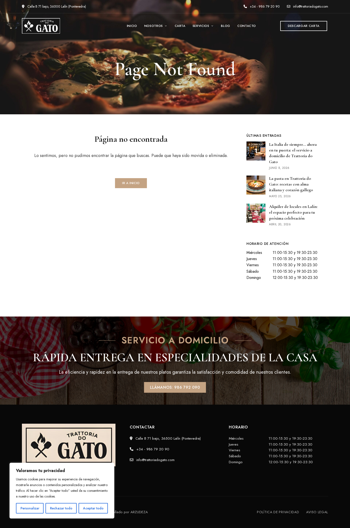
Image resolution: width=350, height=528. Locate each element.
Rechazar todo (61, 508)
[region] (62, 490)
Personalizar (29, 508)
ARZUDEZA (139, 512)
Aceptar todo (93, 508)
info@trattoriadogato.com (310, 6)
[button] (303, 26)
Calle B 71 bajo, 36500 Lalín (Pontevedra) (56, 6)
